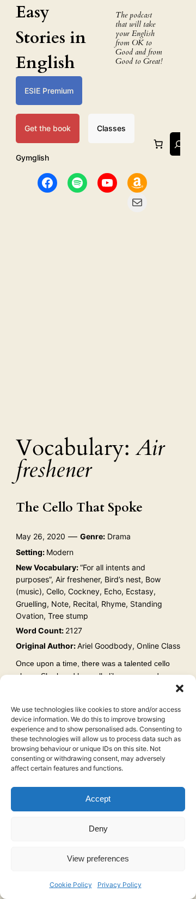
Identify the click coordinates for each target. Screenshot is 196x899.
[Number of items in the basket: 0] (158, 144)
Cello (55, 591)
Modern (60, 552)
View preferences (98, 858)
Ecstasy (140, 591)
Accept (98, 798)
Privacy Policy (119, 884)
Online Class (158, 645)
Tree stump (68, 615)
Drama (119, 536)
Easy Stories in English (51, 37)
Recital (85, 603)
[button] (179, 688)
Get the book (47, 128)
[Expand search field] (178, 144)
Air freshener (78, 579)
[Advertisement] (98, 320)
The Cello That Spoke (79, 508)
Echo (112, 591)
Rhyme (113, 603)
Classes (111, 128)
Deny (98, 828)
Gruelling (31, 603)
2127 (73, 630)
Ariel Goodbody (104, 645)
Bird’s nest (123, 579)
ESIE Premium (49, 90)
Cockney (84, 591)
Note (60, 603)
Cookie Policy (71, 884)
